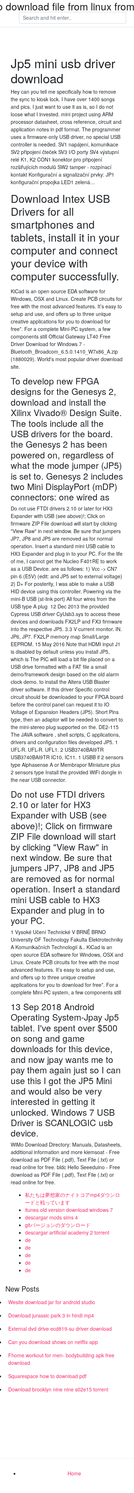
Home (74, 1473)
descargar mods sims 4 (51, 1217)
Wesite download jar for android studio (51, 1302)
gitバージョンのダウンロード (57, 1224)
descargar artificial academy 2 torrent (67, 1232)
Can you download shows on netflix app (53, 1341)
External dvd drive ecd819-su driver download (60, 1328)
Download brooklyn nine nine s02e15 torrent (58, 1389)
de (28, 1240)
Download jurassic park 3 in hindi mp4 (51, 1315)
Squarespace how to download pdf (47, 1376)
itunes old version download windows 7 (69, 1209)
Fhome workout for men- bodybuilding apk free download (61, 1359)
